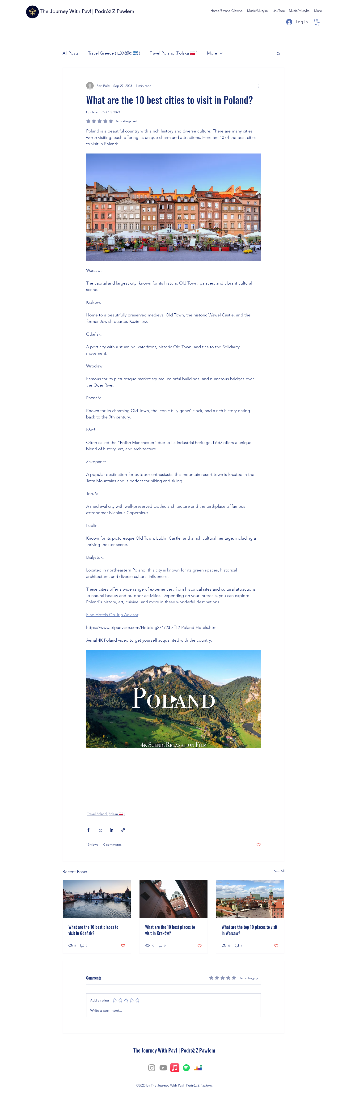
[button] (317, 22)
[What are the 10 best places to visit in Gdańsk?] (97, 899)
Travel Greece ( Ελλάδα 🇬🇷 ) (114, 53)
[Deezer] (198, 1067)
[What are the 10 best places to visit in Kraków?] (174, 899)
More (212, 53)
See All (279, 871)
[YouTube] (163, 1067)
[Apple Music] (174, 1067)
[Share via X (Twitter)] (100, 830)
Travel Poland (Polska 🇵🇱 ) (174, 53)
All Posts (71, 53)
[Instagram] (151, 1067)
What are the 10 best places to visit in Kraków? (170, 930)
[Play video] (173, 699)
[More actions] (258, 86)
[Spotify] (186, 1067)
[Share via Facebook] (88, 830)
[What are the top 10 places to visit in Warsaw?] (250, 899)
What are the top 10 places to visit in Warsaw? (249, 930)
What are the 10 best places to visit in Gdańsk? (93, 930)
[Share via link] (123, 830)
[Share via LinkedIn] (111, 830)
